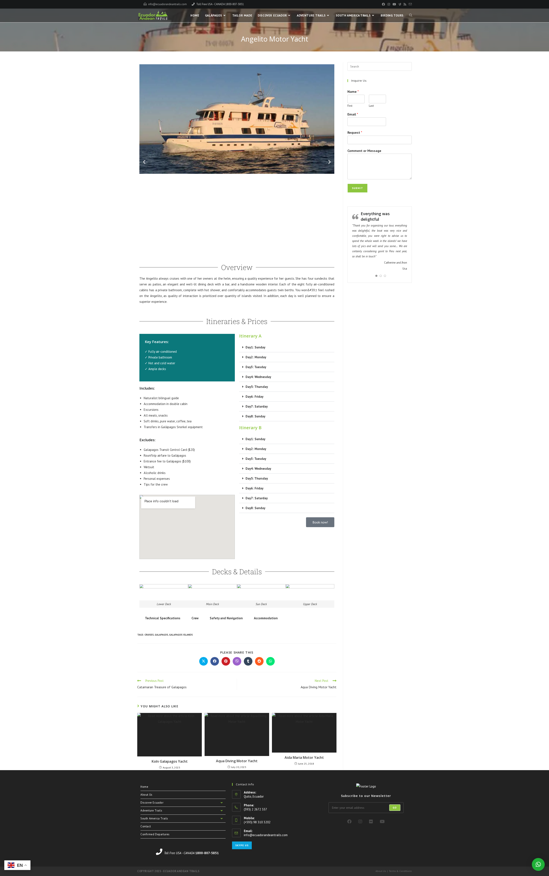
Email (352, 114)
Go (395, 807)
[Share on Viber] (237, 661)
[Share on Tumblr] (248, 661)
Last (371, 106)
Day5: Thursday (257, 387)
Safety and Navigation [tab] (226, 618)
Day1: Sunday (255, 347)
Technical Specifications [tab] (162, 618)
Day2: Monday (256, 357)
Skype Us (242, 845)
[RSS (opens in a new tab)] (404, 4)
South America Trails (154, 818)
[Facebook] (349, 821)
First (349, 106)
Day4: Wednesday (258, 377)
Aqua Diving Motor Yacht (237, 761)
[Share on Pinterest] (226, 661)
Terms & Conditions (400, 871)
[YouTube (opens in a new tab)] (394, 4)
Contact (145, 826)
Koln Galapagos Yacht (170, 761)
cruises (149, 634)
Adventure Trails (151, 810)
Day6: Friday (254, 396)
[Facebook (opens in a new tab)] (383, 4)
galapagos (161, 634)
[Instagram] (360, 821)
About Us (146, 794)
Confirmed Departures (155, 834)
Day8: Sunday (255, 416)
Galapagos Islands (181, 634)
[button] (144, 161)
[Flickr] (371, 821)
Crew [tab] (195, 618)
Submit (357, 188)
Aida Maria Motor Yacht (304, 757)
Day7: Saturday (257, 406)
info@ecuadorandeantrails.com (167, 4)
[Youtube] (382, 821)
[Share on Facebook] (214, 661)
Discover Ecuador (152, 802)
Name (353, 91)
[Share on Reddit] (259, 661)
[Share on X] (203, 661)
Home (144, 787)
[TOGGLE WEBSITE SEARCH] (410, 15)
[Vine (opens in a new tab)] (399, 4)
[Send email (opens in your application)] (409, 4)
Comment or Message (364, 150)
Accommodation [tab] (266, 618)
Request (354, 132)
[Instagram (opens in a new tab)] (388, 4)
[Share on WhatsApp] (270, 661)
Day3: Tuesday (256, 367)
